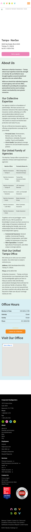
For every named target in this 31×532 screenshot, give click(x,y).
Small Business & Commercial (10, 463)
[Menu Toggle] (28, 3)
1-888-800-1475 (6, 413)
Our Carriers (20, 522)
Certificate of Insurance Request (10, 524)
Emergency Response (8, 451)
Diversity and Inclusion (8, 430)
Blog (3, 434)
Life (3, 467)
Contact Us (15, 520)
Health (3, 465)
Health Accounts (6, 470)
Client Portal (5, 484)
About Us (4, 428)
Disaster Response (7, 454)
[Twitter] (10, 421)
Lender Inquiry (24, 524)
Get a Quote (5, 480)
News (3, 436)
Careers (9, 520)
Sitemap (3, 520)
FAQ (3, 438)
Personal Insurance (7, 461)
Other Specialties (6, 472)
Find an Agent (5, 478)
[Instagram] (6, 421)
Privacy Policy (12, 522)
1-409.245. (5, 418)
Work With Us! (5, 449)
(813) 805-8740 (12, 271)
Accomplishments (7, 432)
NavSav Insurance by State (9, 482)
